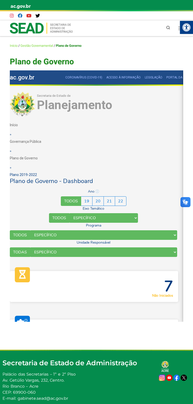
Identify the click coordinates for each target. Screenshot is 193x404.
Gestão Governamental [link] (36, 45)
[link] (186, 27)
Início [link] (14, 45)
